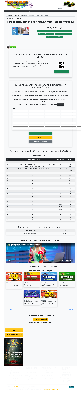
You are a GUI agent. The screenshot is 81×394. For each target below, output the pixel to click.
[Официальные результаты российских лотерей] (20, 5)
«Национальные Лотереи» (53, 389)
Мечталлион (14, 377)
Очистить (41, 137)
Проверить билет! (62, 72)
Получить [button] (42, 11)
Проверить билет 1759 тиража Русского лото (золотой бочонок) (13, 285)
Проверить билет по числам (63, 34)
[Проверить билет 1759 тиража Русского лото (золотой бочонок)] (14, 276)
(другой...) (60, 104)
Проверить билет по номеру (46, 34)
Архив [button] (52, 11)
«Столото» (44, 389)
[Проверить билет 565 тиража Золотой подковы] (67, 276)
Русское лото (14, 370)
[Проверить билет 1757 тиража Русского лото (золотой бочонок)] (49, 294)
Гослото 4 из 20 (14, 378)
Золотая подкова (14, 373)
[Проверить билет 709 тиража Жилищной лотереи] (49, 276)
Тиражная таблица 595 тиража (46, 31)
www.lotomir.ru (16, 386)
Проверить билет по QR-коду (55, 36)
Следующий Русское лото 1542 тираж (68, 310)
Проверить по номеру (41, 141)
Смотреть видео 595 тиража (64, 31)
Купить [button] (21, 11)
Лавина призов (14, 380)
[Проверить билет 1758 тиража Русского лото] (32, 276)
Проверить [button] (30, 11)
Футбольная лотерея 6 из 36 (15, 375)
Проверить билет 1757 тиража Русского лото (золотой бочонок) (48, 303)
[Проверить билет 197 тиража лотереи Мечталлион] (32, 294)
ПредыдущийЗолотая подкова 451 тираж (13, 310)
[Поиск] (74, 8)
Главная (8, 11)
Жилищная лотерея (14, 372)
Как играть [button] (13, 11)
